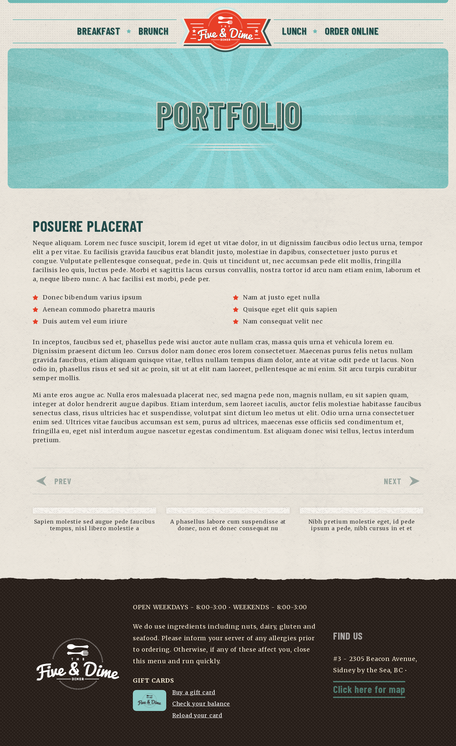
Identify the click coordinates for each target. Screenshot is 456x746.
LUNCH (294, 31)
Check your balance (201, 703)
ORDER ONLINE (352, 31)
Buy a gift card (193, 692)
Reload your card (197, 715)
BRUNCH (153, 31)
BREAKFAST (98, 31)
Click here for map (369, 689)
